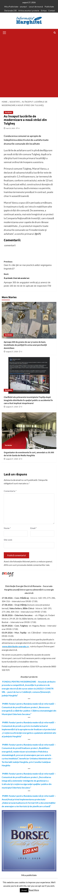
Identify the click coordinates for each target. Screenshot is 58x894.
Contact (51, 10)
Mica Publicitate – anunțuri (15, 6)
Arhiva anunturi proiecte (28, 10)
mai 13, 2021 (10, 128)
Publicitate (49, 6)
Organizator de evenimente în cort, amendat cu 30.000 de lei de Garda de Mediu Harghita (29, 454)
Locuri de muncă (36, 6)
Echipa (44, 10)
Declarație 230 (10, 10)
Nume (7, 528)
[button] (4, 32)
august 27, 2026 (12, 352)
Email (33, 528)
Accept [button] (24, 890)
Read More (34, 890)
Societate (8, 112)
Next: (27, 280)
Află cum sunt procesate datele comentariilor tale (26, 565)
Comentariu (10, 491)
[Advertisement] (29, 67)
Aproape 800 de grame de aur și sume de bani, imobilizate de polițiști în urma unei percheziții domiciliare (25, 345)
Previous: (28, 265)
